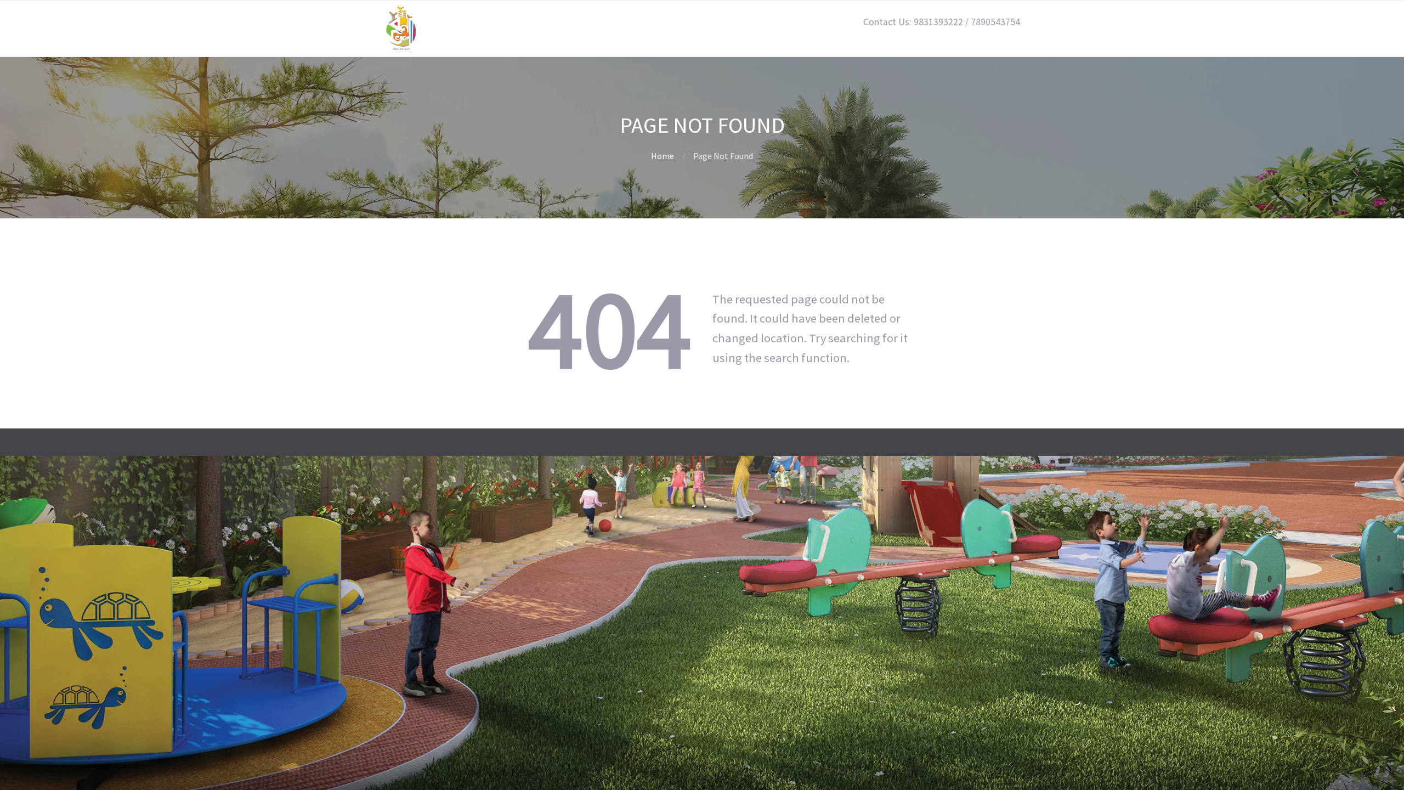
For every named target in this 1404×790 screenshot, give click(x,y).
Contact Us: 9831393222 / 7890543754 (941, 22)
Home (662, 155)
